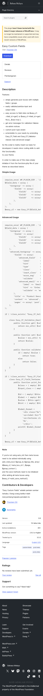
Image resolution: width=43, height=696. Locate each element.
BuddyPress (8, 655)
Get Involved (28, 625)
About (4, 605)
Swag (26, 636)
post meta (36, 547)
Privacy (5, 617)
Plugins (25, 613)
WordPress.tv (8, 636)
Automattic (11, 510)
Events (25, 628)
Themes (26, 609)
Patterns (26, 617)
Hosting (5, 613)
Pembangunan (10, 76)
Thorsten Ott (11, 50)
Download (7, 56)
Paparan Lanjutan (9, 558)
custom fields (27, 547)
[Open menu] (39, 3)
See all (38, 575)
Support (7, 82)
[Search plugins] (25, 18)
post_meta (36, 552)
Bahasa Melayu (13, 665)
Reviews (8, 70)
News (4, 609)
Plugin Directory (8, 10)
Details (7, 64)
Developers (6, 632)
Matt (5, 648)
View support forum (10, 592)
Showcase (27, 605)
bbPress (6, 651)
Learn (4, 625)
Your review (7, 575)
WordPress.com (9, 644)
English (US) (36, 542)
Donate (27, 632)
